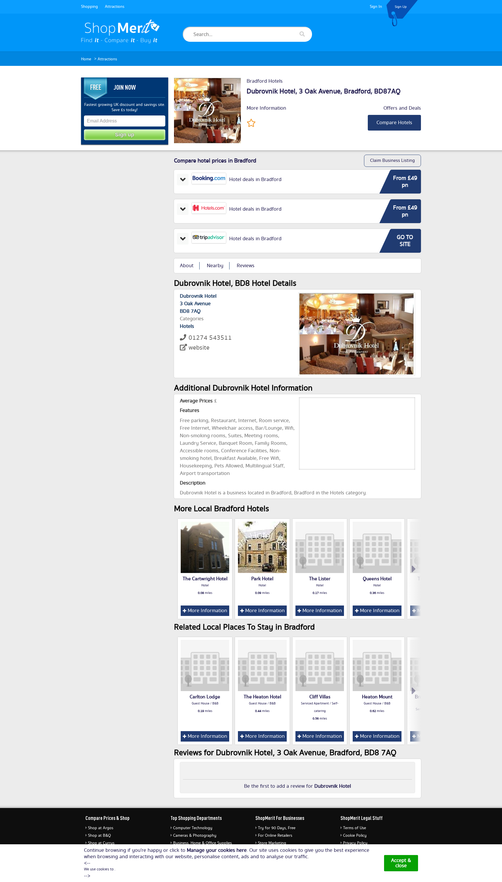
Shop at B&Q (99, 835)
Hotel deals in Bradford (255, 179)
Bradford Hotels (265, 81)
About (186, 266)
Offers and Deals (402, 108)
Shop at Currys (101, 843)
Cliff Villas (319, 696)
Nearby (215, 266)
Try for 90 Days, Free (276, 828)
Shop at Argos (100, 828)
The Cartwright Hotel (205, 578)
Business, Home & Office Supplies (202, 843)
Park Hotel (262, 578)
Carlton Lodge (205, 696)
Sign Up (401, 6)
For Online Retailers (275, 835)
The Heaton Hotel (262, 696)
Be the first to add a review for (297, 786)
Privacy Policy (355, 843)
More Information (266, 108)
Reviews (245, 266)
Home (86, 59)
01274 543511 (210, 338)
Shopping (89, 7)
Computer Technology (192, 828)
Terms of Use (354, 828)
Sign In (376, 7)
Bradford (357, 91)
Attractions (114, 7)
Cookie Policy (355, 835)
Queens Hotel (377, 578)
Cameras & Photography (194, 835)
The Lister (319, 578)
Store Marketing (272, 843)
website (199, 348)
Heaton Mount (377, 696)
